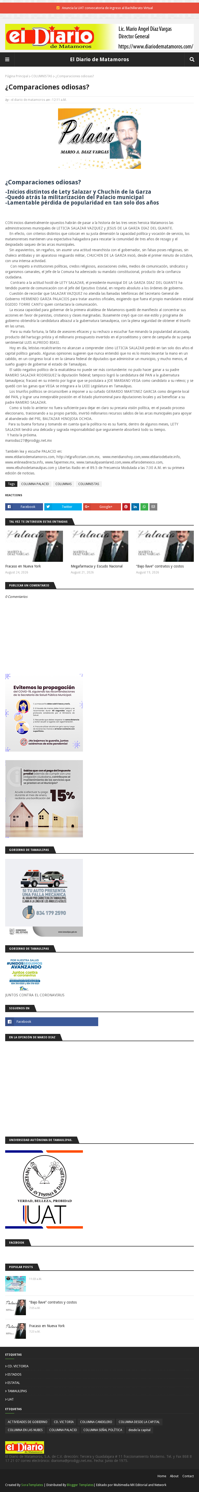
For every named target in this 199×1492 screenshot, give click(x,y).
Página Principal (16, 76)
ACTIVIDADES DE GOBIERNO (27, 1422)
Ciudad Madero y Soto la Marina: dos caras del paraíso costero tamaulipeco (107, 8)
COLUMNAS (63, 484)
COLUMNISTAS (41, 76)
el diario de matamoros (28, 100)
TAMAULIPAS (17, 1391)
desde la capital (140, 1430)
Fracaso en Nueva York (23, 566)
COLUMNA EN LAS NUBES (25, 1430)
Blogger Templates (80, 1485)
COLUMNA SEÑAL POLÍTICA (102, 1430)
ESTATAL (14, 1383)
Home (162, 1476)
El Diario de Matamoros (99, 59)
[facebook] (51, 1021)
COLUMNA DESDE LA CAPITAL (139, 1422)
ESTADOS (15, 1374)
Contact (188, 1476)
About (174, 1476)
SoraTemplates (32, 1485)
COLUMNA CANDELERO (96, 1422)
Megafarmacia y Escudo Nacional (97, 566)
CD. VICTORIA (18, 1366)
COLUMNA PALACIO (35, 484)
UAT (11, 1399)
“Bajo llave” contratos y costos (160, 566)
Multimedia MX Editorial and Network (140, 1485)
